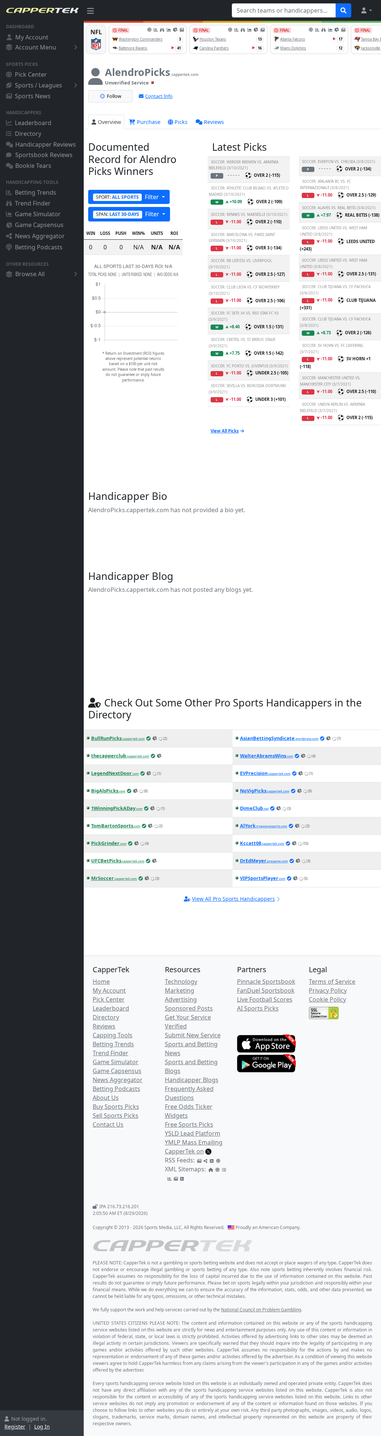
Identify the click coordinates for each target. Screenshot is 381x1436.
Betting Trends (35, 192)
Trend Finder (33, 203)
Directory (28, 134)
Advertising (181, 999)
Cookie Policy (327, 999)
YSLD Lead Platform (192, 1133)
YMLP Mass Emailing (193, 1142)
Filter (128, 197)
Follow (114, 96)
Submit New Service (193, 1035)
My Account (31, 37)
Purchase (147, 121)
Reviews (214, 121)
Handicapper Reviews (45, 144)
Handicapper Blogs (191, 1080)
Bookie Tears (33, 166)
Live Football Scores (264, 999)
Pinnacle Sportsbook (266, 981)
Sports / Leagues (38, 85)
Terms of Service (332, 981)
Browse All (30, 274)
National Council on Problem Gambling (261, 1309)
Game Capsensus (39, 225)
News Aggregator (40, 236)
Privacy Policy (328, 990)
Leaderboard (33, 123)
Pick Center (31, 74)
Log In (42, 1426)
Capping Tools (112, 1035)
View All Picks (225, 431)
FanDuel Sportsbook (266, 990)
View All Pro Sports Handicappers (233, 898)
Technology (181, 981)
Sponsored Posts (189, 1008)
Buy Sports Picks (116, 1106)
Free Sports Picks (189, 1124)
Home (101, 981)
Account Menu (35, 47)
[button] (366, 10)
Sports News (33, 96)
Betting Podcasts (39, 247)
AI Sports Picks (258, 1008)
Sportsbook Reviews (44, 155)
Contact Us (108, 1124)
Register (14, 1426)
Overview (109, 121)
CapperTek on (184, 1151)
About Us (106, 1098)
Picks (181, 121)
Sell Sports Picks (115, 1115)
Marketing (179, 990)
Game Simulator (38, 214)
